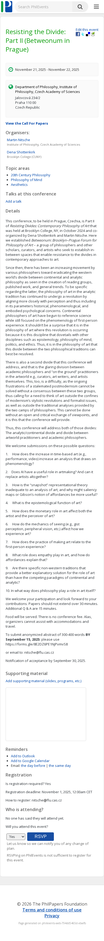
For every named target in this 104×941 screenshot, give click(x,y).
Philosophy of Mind (26, 179)
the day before (33, 765)
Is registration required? (25, 783)
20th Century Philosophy (30, 175)
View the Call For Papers (27, 123)
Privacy (52, 916)
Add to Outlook (23, 756)
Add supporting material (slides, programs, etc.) (43, 680)
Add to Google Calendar (30, 760)
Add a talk (14, 201)
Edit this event (87, 29)
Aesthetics (19, 184)
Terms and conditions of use (52, 910)
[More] (96, 7)
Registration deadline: (23, 791)
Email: (15, 765)
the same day (60, 765)
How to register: (18, 800)
